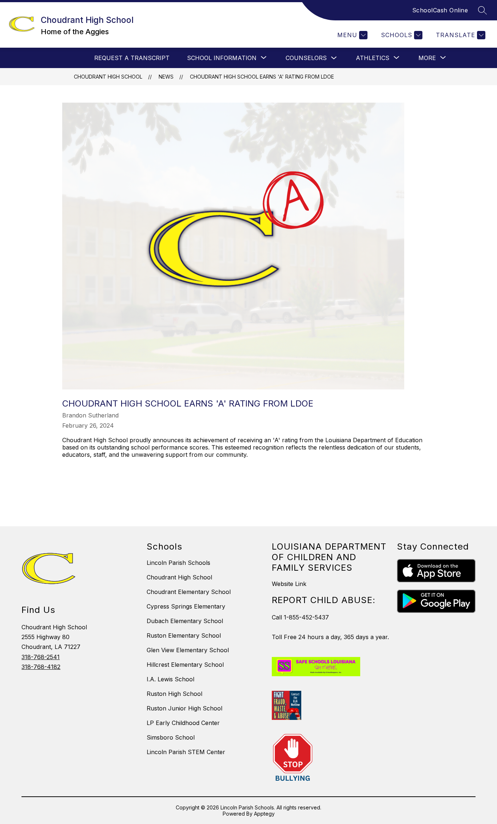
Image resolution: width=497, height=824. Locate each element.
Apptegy (264, 814)
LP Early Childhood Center (183, 722)
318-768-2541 (40, 657)
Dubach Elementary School (185, 621)
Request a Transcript (132, 58)
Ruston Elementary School (184, 635)
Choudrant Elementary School (189, 591)
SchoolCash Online (440, 10)
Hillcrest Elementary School (185, 664)
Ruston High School (174, 693)
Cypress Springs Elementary (186, 606)
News (166, 77)
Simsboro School (171, 737)
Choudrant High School (108, 77)
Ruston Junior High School (184, 708)
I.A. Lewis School (170, 679)
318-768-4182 (40, 666)
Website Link (289, 583)
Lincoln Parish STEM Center (186, 752)
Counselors (306, 58)
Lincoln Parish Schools (178, 562)
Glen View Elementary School (188, 650)
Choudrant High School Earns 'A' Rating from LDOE (262, 77)
